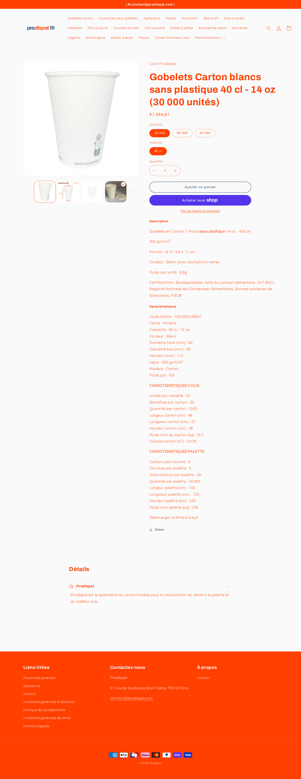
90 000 (205, 133)
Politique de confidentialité (44, 710)
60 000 (182, 133)
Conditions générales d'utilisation (49, 702)
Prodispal (156, 763)
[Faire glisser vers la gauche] (28, 192)
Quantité (155, 161)
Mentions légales (36, 726)
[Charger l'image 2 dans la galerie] (68, 191)
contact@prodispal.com (131, 698)
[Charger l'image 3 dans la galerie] (92, 191)
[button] (209, 38)
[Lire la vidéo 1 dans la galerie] (115, 191)
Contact (29, 694)
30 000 (159, 133)
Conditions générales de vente (47, 718)
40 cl (158, 151)
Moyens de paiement (39, 678)
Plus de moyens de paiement (200, 211)
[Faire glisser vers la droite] (133, 192)
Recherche (31, 686)
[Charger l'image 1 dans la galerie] (45, 191)
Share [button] (159, 529)
